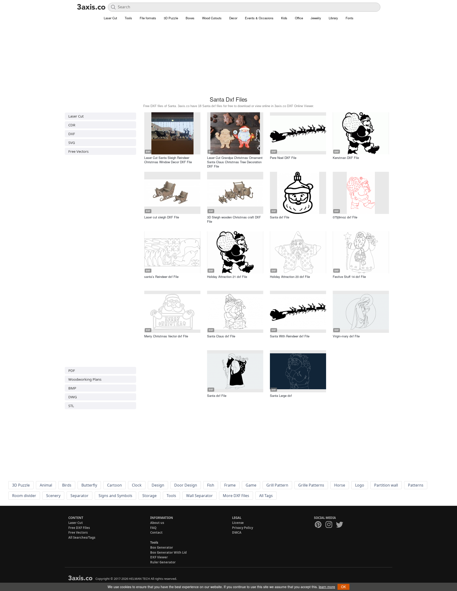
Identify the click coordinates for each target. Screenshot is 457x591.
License (238, 523)
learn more (327, 586)
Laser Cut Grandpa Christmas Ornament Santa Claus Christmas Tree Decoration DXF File (235, 161)
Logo (359, 485)
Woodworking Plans (84, 379)
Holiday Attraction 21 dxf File (227, 276)
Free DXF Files (79, 528)
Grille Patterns (311, 485)
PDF (71, 370)
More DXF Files (236, 495)
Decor (233, 18)
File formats (148, 18)
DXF (71, 133)
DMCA (236, 532)
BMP (72, 388)
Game (251, 485)
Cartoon (114, 485)
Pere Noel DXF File (283, 157)
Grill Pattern (277, 485)
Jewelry (316, 18)
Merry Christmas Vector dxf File (166, 336)
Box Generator (161, 547)
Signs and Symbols (115, 495)
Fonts (349, 18)
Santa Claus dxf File (221, 336)
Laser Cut (110, 18)
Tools (128, 18)
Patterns (415, 485)
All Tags (266, 495)
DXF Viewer (159, 557)
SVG (71, 142)
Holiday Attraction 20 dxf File (290, 276)
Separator (79, 495)
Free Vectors (78, 151)
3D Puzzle (171, 18)
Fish (210, 485)
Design (158, 485)
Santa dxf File (279, 217)
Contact (156, 532)
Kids (284, 18)
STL (71, 405)
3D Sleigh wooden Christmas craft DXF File (234, 219)
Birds (66, 485)
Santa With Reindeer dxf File (289, 336)
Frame (230, 485)
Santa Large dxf (281, 395)
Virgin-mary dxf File (346, 336)
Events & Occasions (259, 18)
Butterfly (89, 485)
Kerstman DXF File (346, 157)
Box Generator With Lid (168, 552)
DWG (72, 396)
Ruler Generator (163, 562)
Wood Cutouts (212, 18)
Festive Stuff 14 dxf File (349, 276)
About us (157, 523)
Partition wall (386, 485)
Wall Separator (199, 495)
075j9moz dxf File (345, 217)
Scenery (53, 495)
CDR (71, 125)
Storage (149, 495)
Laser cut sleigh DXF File (161, 217)
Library (333, 18)
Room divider (24, 495)
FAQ (153, 528)
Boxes (190, 18)
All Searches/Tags (81, 537)
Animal (46, 485)
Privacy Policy (242, 528)
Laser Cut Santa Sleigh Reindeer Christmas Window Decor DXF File (168, 159)
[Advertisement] (228, 60)
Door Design (185, 485)
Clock (137, 485)
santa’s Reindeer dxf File (161, 276)
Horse (339, 485)
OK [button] (343, 586)
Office (299, 18)
